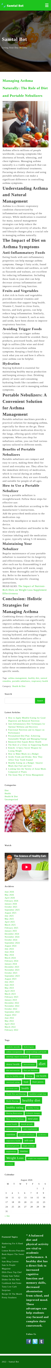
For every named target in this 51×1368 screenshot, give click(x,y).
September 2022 (12, 1012)
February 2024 (11, 961)
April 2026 (10, 898)
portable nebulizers (26, 1135)
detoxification (29, 1064)
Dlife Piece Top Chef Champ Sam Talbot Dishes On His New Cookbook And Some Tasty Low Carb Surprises (12, 1281)
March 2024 (10, 958)
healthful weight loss (38, 1094)
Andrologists (29, 1047)
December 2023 (12, 967)
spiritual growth (12, 1146)
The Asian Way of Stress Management (25, 775)
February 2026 (11, 901)
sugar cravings (29, 1146)
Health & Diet (11, 796)
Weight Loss (15, 1158)
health (25, 1088)
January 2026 (11, 904)
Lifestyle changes (33, 1113)
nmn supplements (30, 1129)
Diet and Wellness (31, 1070)
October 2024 (11, 940)
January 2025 (11, 931)
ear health (41, 1076)
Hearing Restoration (14, 1113)
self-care (29, 1140)
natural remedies (12, 1129)
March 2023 (10, 994)
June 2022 (9, 1018)
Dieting (29, 1076)
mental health (11, 1124)
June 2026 (9, 892)
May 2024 (9, 955)
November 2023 (12, 970)
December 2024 (12, 934)
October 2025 (11, 907)
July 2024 (9, 949)
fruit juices (37, 1082)
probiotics (42, 1135)
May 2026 (9, 895)
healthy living (33, 1108)
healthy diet (31, 1100)
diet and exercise (13, 1070)
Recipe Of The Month (12, 1294)
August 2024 (10, 946)
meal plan (33, 1119)
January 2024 (11, 964)
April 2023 (10, 991)
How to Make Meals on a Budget (23, 754)
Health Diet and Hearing (16, 1094)
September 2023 (12, 976)
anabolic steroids (13, 1047)
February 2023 (11, 997)
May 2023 (9, 988)
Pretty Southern (9, 1298)
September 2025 (12, 910)
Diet (7, 790)
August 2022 (10, 1015)
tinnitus (24, 1151)
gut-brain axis (11, 1088)
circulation (36, 1056)
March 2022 (10, 1027)
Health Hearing (12, 1101)
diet (42, 1063)
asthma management (14, 1052)
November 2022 (12, 1006)
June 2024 (9, 952)
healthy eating (15, 1107)
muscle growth (27, 1124)
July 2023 (9, 982)
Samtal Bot (14, 1362)
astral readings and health (36, 1052)
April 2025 (10, 922)
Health (8, 793)
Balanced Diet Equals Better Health (25, 742)
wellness (9, 1164)
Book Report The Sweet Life (13, 1256)
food (26, 1082)
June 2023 (9, 985)
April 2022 (10, 1024)
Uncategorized (11, 799)
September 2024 (12, 943)
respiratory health (13, 1141)
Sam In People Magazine (8, 1267)
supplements (11, 1151)
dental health (13, 1064)
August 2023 (10, 979)
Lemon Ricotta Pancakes (13, 1251)
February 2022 (11, 1030)
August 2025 (10, 913)
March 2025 (10, 925)
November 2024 (12, 937)
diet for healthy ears (14, 1076)
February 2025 (11, 928)
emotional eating (13, 1082)
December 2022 (12, 1003)
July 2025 (9, 916)
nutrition (10, 1134)
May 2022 (9, 1021)
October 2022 (11, 1009)
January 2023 (11, 1000)
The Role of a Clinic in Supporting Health (28, 745)
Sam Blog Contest (10, 1261)
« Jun (7, 1216)
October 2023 (11, 973)
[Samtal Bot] (13, 7)
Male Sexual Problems (15, 1119)
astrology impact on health (16, 1056)
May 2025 (9, 919)
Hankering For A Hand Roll (12, 1245)
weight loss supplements (37, 1158)
